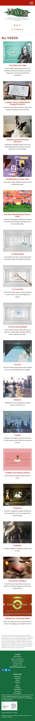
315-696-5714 (18, 29)
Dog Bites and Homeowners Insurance (17, 141)
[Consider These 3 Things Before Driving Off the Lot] (17, 90)
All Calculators (17, 693)
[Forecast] (17, 351)
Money (17, 686)
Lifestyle (17, 687)
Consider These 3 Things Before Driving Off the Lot (17, 103)
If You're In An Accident (17, 327)
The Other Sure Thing (17, 65)
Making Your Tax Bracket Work (17, 618)
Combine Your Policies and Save (17, 473)
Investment (17, 678)
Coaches (17, 435)
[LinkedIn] (17, 25)
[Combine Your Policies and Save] (17, 459)
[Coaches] (17, 422)
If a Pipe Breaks (17, 254)
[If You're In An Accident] (17, 314)
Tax (17, 684)
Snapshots (17, 508)
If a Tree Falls (17, 289)
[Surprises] (17, 386)
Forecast (17, 364)
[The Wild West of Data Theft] (17, 166)
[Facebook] (19, 25)
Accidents (17, 545)
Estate (17, 680)
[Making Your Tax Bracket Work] (17, 605)
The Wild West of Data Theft (17, 179)
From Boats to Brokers (17, 581)
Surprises (17, 400)
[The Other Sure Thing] (17, 52)
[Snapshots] (17, 495)
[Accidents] (17, 532)
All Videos (17, 691)
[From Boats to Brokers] (17, 568)
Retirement (17, 676)
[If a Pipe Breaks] (17, 241)
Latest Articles (17, 689)
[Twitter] (14, 25)
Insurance (17, 682)
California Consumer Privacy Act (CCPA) (16, 696)
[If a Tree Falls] (17, 276)
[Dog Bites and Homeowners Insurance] (17, 126)
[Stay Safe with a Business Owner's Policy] (17, 201)
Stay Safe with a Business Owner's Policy (17, 215)
